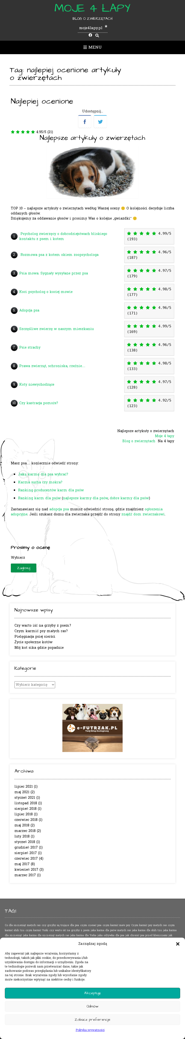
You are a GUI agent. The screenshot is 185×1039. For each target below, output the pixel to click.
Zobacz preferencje (92, 1019)
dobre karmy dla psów (129, 498)
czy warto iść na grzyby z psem (69, 930)
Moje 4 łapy (92, 8)
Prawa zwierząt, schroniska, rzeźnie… (52, 366)
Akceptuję (92, 993)
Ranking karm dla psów (39, 498)
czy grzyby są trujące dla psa (60, 925)
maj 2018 (21, 825)
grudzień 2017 (26, 847)
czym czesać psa (90, 925)
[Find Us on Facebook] (90, 35)
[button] (177, 944)
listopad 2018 (25, 803)
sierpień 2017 (25, 853)
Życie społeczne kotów (33, 642)
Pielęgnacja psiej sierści (34, 637)
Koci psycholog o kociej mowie (46, 292)
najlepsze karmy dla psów (85, 498)
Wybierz (18, 557)
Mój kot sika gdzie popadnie (39, 648)
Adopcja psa (29, 310)
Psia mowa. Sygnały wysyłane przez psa (54, 273)
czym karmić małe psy (116, 925)
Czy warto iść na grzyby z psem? (42, 626)
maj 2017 (22, 864)
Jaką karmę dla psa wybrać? (43, 474)
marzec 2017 (25, 875)
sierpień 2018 (25, 809)
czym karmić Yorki (37, 930)
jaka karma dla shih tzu (147, 930)
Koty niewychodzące (36, 385)
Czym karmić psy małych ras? (41, 631)
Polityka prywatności (90, 1030)
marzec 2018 (25, 831)
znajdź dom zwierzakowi (143, 514)
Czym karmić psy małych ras (149, 925)
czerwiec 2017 (26, 859)
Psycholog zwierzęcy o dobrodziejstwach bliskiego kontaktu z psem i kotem (63, 236)
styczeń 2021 (24, 798)
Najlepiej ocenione (42, 101)
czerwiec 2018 (26, 820)
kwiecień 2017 (26, 870)
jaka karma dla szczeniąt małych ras (46, 935)
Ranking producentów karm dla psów (51, 490)
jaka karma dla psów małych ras (111, 930)
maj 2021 (21, 792)
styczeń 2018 (24, 842)
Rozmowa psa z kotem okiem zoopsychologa (59, 255)
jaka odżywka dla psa (111, 935)
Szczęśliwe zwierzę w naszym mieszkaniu (56, 329)
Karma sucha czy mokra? (40, 482)
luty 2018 (22, 836)
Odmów (92, 1006)
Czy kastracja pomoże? (38, 403)
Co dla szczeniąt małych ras (22, 925)
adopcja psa (59, 509)
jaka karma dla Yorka (83, 935)
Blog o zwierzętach (139, 441)
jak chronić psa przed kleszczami (146, 935)
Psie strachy (29, 347)
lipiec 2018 (23, 814)
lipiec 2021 (23, 787)
